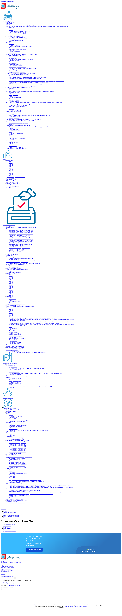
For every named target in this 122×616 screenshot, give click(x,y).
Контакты (11, 35)
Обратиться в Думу (11, 180)
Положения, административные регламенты (19, 31)
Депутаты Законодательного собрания (15, 177)
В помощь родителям (14, 92)
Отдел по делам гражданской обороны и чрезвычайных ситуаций (25, 104)
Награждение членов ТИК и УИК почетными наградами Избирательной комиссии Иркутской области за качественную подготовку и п (42, 319)
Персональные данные (14, 60)
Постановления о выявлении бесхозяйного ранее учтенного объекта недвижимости (29, 82)
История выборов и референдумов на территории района (20, 306)
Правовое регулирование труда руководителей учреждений (23, 68)
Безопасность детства (14, 100)
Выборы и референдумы (12, 228)
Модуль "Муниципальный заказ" (14, 409)
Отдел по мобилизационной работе (14, 36)
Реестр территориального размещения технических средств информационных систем (29, 115)
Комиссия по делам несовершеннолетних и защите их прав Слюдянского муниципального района (30, 91)
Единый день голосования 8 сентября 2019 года (20, 244)
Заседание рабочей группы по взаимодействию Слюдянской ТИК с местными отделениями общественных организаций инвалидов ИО (42, 324)
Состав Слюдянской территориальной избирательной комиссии (24, 260)
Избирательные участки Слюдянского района (17, 262)
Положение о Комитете (14, 45)
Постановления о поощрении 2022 (17, 446)
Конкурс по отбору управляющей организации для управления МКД (25, 84)
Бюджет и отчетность (14, 47)
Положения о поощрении (15, 453)
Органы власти (10, 468)
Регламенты (6, 529)
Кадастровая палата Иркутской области (18, 495)
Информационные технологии (13, 111)
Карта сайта (3, 572)
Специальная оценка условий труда (17, 72)
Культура (11, 134)
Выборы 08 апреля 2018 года (16, 246)
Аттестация (12, 61)
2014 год (11, 290)
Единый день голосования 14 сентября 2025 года (21, 231)
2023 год (11, 172)
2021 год (11, 169)
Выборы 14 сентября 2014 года (16, 253)
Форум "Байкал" (13, 330)
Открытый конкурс (13, 429)
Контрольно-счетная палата (10, 363)
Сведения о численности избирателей (15, 304)
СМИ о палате (12, 384)
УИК (10, 329)
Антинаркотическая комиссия (16, 133)
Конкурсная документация (15, 424)
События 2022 (12, 299)
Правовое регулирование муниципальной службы (21, 59)
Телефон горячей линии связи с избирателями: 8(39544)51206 (21, 227)
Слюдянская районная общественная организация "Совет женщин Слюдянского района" (30, 486)
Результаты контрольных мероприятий (18, 123)
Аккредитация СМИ (11, 454)
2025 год (11, 174)
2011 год (11, 293)
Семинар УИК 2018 (14, 332)
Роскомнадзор (12, 477)
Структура (11, 387)
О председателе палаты (14, 382)
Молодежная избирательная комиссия (15, 264)
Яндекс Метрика (34, 605)
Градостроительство (14, 75)
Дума (4, 159)
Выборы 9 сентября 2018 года (16, 245)
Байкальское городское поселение (17, 462)
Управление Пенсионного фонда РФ (18, 473)
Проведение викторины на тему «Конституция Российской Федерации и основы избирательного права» (34, 323)
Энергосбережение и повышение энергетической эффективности (25, 78)
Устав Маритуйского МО (9, 524)
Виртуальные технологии (15, 585)
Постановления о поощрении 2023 (17, 448)
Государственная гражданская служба (15, 346)
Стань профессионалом (12, 350)
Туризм (8, 413)
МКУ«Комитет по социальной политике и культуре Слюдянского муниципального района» (28, 24)
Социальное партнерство (15, 64)
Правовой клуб (12, 337)
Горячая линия (12, 69)
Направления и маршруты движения (18, 425)
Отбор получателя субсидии (16, 427)
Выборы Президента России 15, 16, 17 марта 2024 (21, 234)
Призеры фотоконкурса (14, 316)
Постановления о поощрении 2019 (17, 443)
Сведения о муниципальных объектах (18, 28)
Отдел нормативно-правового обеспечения (16, 148)
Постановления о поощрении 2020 (17, 444)
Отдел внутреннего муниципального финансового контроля (20, 121)
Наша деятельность (10, 365)
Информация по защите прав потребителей (11, 562)
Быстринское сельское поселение (17, 466)
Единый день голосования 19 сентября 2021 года (21, 239)
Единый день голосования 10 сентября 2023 (19, 235)
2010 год (11, 295)
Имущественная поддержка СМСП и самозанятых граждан (23, 33)
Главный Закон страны (14, 343)
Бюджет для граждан (8, 398)
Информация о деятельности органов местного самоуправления (24, 490)
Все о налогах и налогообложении (17, 469)
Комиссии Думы (10, 178)
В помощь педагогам (14, 101)
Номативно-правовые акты (15, 426)
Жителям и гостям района (9, 408)
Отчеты (11, 30)
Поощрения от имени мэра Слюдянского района (18, 440)
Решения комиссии (10, 273)
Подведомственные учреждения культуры (19, 135)
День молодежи (13, 328)
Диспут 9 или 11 (13, 341)
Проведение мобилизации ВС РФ (17, 37)
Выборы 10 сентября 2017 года (16, 249)
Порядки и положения (14, 51)
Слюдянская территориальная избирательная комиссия (19, 257)
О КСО (8, 377)
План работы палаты (14, 372)
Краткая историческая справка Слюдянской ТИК (21, 258)
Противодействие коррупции (13, 183)
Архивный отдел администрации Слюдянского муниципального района (23, 119)
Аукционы (11, 27)
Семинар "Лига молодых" (15, 333)
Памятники (9, 455)
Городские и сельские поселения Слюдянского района (19, 457)
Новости (3, 574)
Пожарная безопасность (15, 110)
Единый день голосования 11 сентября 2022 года (21, 237)
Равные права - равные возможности (18, 302)
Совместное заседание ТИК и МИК (17, 325)
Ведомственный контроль (15, 70)
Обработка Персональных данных (9, 582)
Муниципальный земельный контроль (18, 32)
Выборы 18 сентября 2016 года (16, 250)
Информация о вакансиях (15, 378)
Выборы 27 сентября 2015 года (16, 251)
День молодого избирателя (15, 342)
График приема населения (12, 182)
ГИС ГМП (11, 114)
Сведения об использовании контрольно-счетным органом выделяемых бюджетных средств (31, 386)
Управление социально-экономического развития (18, 87)
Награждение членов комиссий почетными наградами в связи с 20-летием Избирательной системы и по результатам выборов (39, 322)
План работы (9, 23)
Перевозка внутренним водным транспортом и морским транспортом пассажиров (29, 430)
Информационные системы (15, 112)
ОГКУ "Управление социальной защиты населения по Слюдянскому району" (27, 481)
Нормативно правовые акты (16, 40)
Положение (12, 90)
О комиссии (12, 96)
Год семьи (11, 128)
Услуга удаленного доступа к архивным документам (21, 120)
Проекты (11, 79)
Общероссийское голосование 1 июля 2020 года (20, 241)
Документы (12, 98)
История (8, 412)
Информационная (5, 571)
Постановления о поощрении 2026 (17, 452)
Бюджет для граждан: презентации (17, 49)
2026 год (11, 175)
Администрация (7, 21)
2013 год (11, 291)
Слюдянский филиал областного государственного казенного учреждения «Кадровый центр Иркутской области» (36, 492)
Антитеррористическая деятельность (18, 105)
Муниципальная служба (15, 369)
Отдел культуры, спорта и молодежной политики (18, 125)
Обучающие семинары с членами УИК (18, 320)
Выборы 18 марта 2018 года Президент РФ (19, 248)
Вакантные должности (14, 56)
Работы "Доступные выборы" (16, 334)
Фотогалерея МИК (13, 267)
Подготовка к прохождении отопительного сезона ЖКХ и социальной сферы (27, 77)
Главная (2, 561)
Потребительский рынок (12, 501)
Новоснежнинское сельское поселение (18, 467)
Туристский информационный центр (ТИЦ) (19, 420)
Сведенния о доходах (14, 186)
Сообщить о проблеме (34, 549)
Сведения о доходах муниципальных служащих (20, 46)
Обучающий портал (14, 351)
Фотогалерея (9, 307)
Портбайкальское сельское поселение (18, 464)
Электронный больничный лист (17, 55)
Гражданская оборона (14, 107)
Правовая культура (10, 296)
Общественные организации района (15, 483)
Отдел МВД (12, 472)
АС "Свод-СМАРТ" (14, 118)
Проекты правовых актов (9, 531)
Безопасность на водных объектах (17, 106)
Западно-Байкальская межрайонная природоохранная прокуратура (25, 480)
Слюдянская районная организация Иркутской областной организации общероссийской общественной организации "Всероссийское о (41, 487)
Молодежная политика (14, 130)
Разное (10, 327)
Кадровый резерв (13, 58)
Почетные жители (10, 431)
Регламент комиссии (14, 259)
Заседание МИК (13, 339)
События (11, 415)
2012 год (11, 292)
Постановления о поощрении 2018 (17, 441)
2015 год (11, 161)
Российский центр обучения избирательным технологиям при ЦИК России (27, 352)
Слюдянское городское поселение (17, 460)
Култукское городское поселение (17, 463)
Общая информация (14, 265)
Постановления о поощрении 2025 (17, 450)
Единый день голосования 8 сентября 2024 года (20, 232)
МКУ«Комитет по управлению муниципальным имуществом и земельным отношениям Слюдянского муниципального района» (37, 26)
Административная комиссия (13, 141)
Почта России (12, 496)
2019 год (11, 166)
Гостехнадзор (12, 476)
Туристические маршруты (15, 416)
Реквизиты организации (15, 383)
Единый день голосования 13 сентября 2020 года (21, 240)
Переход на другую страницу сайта (17, 138)
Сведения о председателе (15, 374)
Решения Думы (7, 528)
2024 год (11, 173)
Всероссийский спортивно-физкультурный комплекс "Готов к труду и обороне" (28, 126)
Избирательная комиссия (9, 225)
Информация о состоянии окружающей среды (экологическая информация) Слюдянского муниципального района (36, 81)
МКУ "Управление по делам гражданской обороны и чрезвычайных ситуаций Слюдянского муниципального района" (34, 102)
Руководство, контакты (11, 22)
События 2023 (12, 297)
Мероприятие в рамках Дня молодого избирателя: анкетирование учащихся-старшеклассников (32, 318)
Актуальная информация (12, 254)
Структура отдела (13, 129)
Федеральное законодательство (16, 271)
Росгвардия (12, 497)
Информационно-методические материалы (19, 137)
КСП (7, 364)
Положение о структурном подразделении (19, 74)
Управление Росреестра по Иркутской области (20, 491)
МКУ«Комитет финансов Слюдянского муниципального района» (22, 42)
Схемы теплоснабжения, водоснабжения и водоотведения (23, 86)
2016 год (11, 163)
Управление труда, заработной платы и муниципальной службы (21, 54)
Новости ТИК (9, 255)
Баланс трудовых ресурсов (15, 65)
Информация (12, 144)
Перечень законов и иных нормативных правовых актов (20, 375)
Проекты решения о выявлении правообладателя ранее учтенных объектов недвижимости (31, 494)
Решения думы (9, 160)
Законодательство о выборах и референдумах (17, 269)
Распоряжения (12, 53)
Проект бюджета (13, 50)
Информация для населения (13, 489)
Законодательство (13, 95)
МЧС (10, 471)
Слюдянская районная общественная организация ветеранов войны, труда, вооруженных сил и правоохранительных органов (39, 485)
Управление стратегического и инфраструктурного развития (21, 73)
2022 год (11, 170)
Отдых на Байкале (13, 418)
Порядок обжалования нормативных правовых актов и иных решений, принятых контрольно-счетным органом (36, 373)
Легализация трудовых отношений (17, 67)
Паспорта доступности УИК (16, 348)
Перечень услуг (13, 435)
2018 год (11, 165)
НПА (10, 184)
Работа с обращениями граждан (13, 268)
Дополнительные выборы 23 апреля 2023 (19, 236)
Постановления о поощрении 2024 (17, 449)
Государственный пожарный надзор (17, 478)
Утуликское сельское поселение (16, 459)
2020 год (11, 168)
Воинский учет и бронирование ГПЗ (18, 39)
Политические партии (11, 344)
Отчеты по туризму (13, 417)
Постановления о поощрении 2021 (17, 445)
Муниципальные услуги (12, 432)
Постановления (13, 146)
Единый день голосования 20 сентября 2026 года (21, 230)
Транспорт (8, 422)
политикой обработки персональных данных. (76, 606)
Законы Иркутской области (15, 272)
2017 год (11, 164)
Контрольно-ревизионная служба (14, 305)
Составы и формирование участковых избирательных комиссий (24, 263)
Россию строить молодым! (15, 336)
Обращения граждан (14, 370)
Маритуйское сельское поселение (17, 458)
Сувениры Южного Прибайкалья (17, 421)
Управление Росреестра (14, 482)
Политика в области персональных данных (16, 500)
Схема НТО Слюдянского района (17, 503)
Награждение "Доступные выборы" (17, 338)
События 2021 (12, 300)
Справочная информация (15, 97)
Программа (11, 139)
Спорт (10, 132)
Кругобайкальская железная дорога (17, 439)
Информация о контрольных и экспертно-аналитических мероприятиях (26, 368)
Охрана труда (12, 63)
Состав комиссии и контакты (16, 147)
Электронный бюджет (14, 116)
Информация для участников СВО (14, 499)
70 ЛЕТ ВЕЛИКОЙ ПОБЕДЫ (16, 438)
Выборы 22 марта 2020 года (15, 242)
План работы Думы (11, 179)
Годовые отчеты (13, 367)
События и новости (13, 93)
